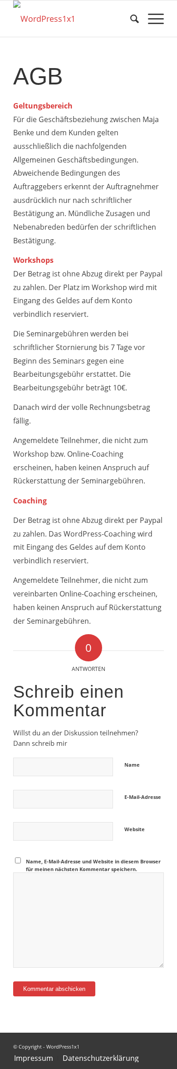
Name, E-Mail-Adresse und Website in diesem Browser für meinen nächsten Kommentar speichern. (93, 865)
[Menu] (151, 18)
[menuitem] (130, 18)
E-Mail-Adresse (142, 796)
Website (134, 829)
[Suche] (130, 18)
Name (132, 764)
